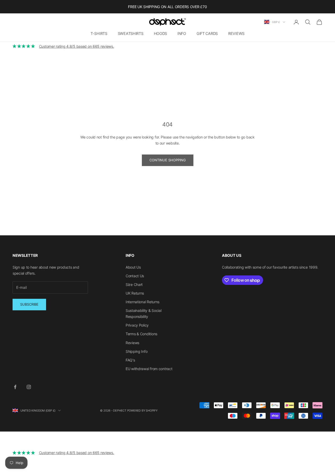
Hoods (160, 33)
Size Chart (134, 284)
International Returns (142, 302)
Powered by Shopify (142, 410)
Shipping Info (136, 351)
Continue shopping (167, 160)
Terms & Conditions (141, 334)
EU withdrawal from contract (149, 368)
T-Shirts (99, 33)
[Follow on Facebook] (15, 387)
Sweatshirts (130, 33)
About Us (133, 267)
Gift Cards (207, 33)
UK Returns (135, 293)
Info (181, 33)
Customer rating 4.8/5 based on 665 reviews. (76, 46)
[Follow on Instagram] (28, 387)
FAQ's (130, 360)
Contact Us (135, 276)
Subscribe (29, 304)
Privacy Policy (137, 325)
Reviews (236, 33)
